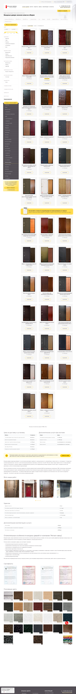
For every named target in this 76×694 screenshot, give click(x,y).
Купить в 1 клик (65, 455)
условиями (8, 689)
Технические (7, 130)
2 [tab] (36, 500)
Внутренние (7, 143)
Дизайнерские (8, 164)
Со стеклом (7, 159)
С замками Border (33, 19)
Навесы (40, 6)
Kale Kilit (48, 19)
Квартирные (24, 693)
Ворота (31, 6)
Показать (8, 99)
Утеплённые (7, 178)
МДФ (6, 116)
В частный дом (35, 693)
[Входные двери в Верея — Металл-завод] (13, 6)
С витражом (7, 153)
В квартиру (7, 104)
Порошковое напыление (10, 114)
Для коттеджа (7, 150)
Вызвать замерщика (11, 187)
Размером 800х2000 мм (9, 19)
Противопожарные (8, 171)
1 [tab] (35, 500)
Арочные (6, 134)
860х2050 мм (18, 19)
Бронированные (8, 139)
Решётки (36, 6)
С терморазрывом (8, 118)
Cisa (39, 19)
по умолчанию (30, 25)
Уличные (6, 176)
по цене (35, 25)
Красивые (7, 166)
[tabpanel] (11, 489)
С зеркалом (7, 120)
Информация (45, 6)
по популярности (40, 25)
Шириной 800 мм (55, 19)
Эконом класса (8, 162)
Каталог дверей (25, 6)
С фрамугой (7, 155)
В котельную (7, 148)
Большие (6, 137)
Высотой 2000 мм (64, 19)
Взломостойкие (8, 141)
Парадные (7, 127)
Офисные (7, 169)
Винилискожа (7, 109)
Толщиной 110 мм (8, 21)
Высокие (6, 146)
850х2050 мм (25, 19)
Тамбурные (7, 132)
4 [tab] (39, 500)
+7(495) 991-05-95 (65, 6)
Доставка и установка (49, 692)
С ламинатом (7, 111)
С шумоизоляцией (8, 157)
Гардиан (43, 19)
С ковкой (7, 125)
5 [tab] (40, 500)
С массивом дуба (8, 123)
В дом (6, 107)
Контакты (51, 6)
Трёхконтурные (8, 173)
